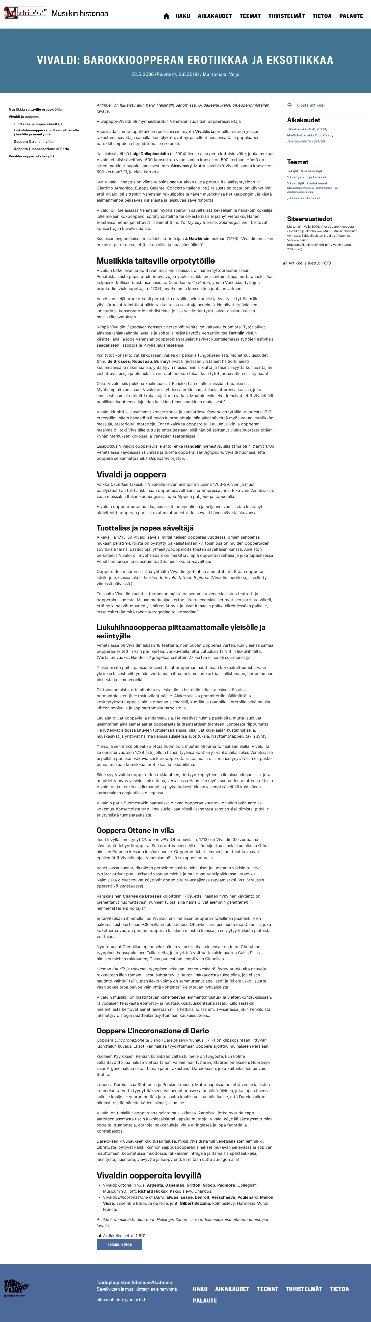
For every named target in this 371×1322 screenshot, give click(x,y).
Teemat (250, 16)
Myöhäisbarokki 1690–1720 (309, 135)
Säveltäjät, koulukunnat (307, 183)
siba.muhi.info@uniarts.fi (121, 1299)
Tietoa (322, 16)
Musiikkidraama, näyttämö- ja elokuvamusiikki (312, 190)
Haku (183, 16)
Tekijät (293, 171)
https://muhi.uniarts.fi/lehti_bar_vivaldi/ (314, 245)
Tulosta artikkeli (310, 105)
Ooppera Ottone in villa (33, 141)
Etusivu (166, 16)
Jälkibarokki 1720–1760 (306, 141)
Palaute (351, 16)
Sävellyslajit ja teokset (306, 177)
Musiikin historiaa (80, 13)
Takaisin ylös (119, 1244)
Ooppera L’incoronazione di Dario (41, 149)
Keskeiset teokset (304, 198)
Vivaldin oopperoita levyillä (32, 156)
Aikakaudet (215, 16)
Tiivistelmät (287, 16)
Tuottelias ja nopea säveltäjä (38, 124)
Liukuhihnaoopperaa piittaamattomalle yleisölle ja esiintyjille (46, 132)
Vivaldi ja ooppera (24, 117)
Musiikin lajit (312, 171)
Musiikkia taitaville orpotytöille (35, 109)
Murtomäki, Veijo (221, 74)
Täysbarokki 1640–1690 (306, 129)
